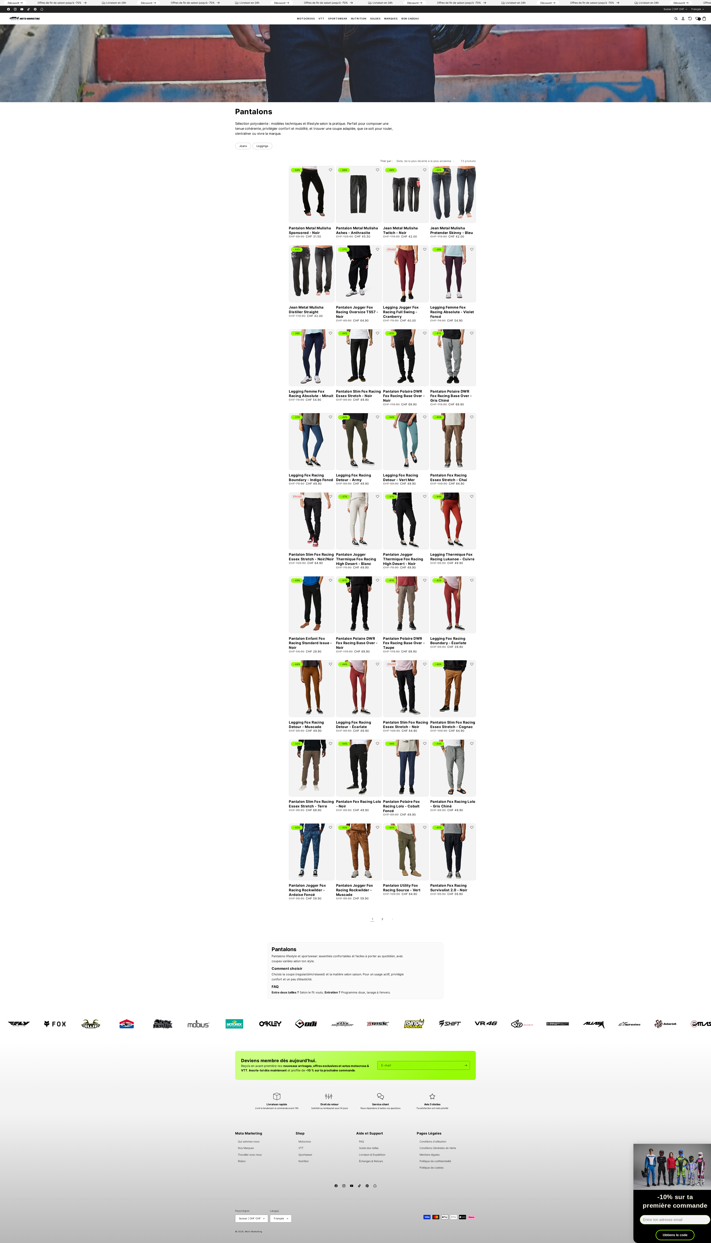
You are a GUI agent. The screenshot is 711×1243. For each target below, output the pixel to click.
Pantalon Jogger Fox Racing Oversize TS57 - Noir (357, 312)
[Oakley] (148, 1024)
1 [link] (372, 919)
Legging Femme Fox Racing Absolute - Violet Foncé (452, 312)
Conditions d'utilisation (433, 1141)
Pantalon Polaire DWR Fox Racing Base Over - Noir (404, 396)
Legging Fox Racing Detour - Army (353, 477)
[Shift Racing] (328, 1024)
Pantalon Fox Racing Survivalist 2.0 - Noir (449, 887)
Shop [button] (300, 1133)
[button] (306, 18)
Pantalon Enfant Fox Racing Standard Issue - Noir (310, 643)
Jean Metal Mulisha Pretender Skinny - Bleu (451, 230)
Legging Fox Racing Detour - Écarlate (353, 724)
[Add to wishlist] (330, 170)
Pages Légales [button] (429, 1133)
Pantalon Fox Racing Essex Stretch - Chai (448, 477)
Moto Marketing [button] (248, 1133)
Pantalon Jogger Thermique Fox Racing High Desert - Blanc (356, 559)
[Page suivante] (392, 919)
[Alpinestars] (507, 1024)
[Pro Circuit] (220, 1024)
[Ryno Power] (292, 1024)
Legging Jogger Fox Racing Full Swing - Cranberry (401, 312)
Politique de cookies (431, 1167)
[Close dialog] (704, 1147)
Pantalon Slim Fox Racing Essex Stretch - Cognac (452, 724)
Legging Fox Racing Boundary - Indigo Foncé (311, 477)
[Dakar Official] (651, 1024)
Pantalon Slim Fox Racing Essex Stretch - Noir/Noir (311, 556)
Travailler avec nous (250, 1154)
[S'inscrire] (466, 1065)
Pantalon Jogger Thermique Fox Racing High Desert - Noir (403, 559)
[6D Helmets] (400, 1024)
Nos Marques (246, 1148)
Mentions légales (429, 1154)
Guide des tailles (368, 1148)
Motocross (306, 18)
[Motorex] (112, 1024)
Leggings (262, 146)
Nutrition (358, 18)
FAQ (361, 1141)
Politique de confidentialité (435, 1161)
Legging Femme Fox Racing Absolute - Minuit (311, 393)
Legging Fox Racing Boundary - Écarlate (448, 640)
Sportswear (337, 18)
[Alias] (471, 1024)
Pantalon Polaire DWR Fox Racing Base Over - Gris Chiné (451, 396)
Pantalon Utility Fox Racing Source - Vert (401, 887)
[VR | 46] (364, 1024)
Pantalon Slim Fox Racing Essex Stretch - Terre (311, 803)
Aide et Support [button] (369, 1133)
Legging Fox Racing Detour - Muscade (306, 724)
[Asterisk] (543, 1024)
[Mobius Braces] (76, 1024)
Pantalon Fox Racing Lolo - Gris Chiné (452, 803)
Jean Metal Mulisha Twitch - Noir (400, 230)
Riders (241, 1161)
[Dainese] (615, 1024)
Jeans (243, 146)
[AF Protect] (436, 1024)
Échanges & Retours (371, 1161)
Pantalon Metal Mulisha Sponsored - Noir (310, 230)
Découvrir (63, 2)
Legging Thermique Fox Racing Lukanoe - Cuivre (452, 556)
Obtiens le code (665, 1235)
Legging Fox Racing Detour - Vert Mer (400, 477)
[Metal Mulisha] (40, 1024)
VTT (321, 18)
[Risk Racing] (256, 1024)
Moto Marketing (253, 1231)
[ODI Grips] (184, 1024)
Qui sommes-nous (248, 1141)
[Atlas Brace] (579, 1024)
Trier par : (386, 161)
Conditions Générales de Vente (438, 1148)
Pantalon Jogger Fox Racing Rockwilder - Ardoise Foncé (307, 890)
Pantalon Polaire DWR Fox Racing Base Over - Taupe (404, 643)
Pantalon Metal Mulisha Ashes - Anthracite (357, 230)
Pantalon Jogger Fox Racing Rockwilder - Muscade (354, 890)
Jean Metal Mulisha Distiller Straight (306, 309)
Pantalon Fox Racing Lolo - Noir (358, 803)
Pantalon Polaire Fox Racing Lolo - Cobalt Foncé (401, 806)
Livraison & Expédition (372, 1154)
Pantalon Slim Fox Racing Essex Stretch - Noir (358, 393)
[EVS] (687, 1024)
